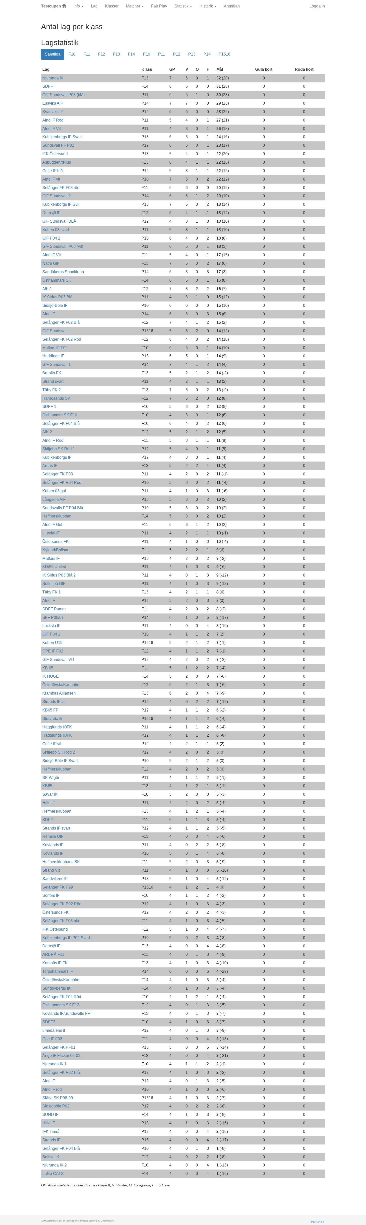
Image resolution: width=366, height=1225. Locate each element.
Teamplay (316, 1221)
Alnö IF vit (51, 179)
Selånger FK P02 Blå (61, 1072)
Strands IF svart (56, 828)
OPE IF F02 (52, 651)
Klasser (112, 6)
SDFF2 (48, 1022)
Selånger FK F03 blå (60, 921)
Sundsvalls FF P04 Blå (62, 508)
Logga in (317, 6)
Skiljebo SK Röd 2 (58, 752)
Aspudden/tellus (56, 162)
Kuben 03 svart (55, 230)
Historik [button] (206, 6)
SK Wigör (50, 777)
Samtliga (53, 54)
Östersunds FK (55, 541)
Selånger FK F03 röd (60, 188)
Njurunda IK (52, 78)
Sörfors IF (51, 895)
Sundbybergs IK (56, 988)
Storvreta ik (52, 718)
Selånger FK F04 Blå (61, 423)
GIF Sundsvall (54, 331)
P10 (146, 54)
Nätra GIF (51, 263)
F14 (131, 54)
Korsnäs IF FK (55, 963)
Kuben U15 (52, 643)
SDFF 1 (49, 406)
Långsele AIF (54, 499)
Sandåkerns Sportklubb (63, 272)
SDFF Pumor (54, 609)
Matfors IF (51, 558)
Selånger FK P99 (57, 887)
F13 (116, 54)
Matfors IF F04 (55, 348)
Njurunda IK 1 (54, 1064)
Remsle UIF (52, 836)
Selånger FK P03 (57, 474)
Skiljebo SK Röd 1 (58, 449)
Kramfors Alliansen (59, 693)
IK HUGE (50, 676)
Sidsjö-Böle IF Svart (60, 761)
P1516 (224, 54)
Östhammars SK (56, 280)
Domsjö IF (51, 213)
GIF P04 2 (51, 238)
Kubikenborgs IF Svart (62, 137)
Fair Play (159, 6)
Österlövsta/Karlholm (60, 685)
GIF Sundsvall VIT (58, 659)
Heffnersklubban (56, 516)
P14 (207, 54)
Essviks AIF (52, 103)
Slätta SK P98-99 (57, 1098)
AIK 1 (47, 289)
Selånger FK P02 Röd (61, 904)
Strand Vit (51, 870)
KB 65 (47, 668)
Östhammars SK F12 (60, 1005)
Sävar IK (50, 794)
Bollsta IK (50, 1157)
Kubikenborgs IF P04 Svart (66, 938)
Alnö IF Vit (51, 129)
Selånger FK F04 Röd (61, 997)
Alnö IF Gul (52, 524)
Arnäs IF (49, 465)
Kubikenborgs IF (56, 457)
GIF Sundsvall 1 (56, 364)
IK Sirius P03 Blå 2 (59, 575)
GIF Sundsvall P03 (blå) (63, 95)
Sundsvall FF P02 (58, 145)
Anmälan (232, 6)
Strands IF (51, 1140)
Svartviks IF (52, 112)
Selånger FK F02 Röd (61, 339)
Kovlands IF (52, 845)
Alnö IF (48, 314)
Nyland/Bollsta (55, 550)
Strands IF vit (53, 702)
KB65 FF (50, 710)
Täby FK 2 (51, 390)
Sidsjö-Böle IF (54, 305)
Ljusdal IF (51, 533)
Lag (94, 6)
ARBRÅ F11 (53, 954)
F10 (71, 54)
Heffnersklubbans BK (61, 862)
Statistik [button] (182, 6)
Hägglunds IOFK (57, 727)
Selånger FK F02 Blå (61, 322)
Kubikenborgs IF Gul (60, 204)
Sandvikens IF (55, 879)
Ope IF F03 (52, 1039)
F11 (86, 54)
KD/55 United (54, 567)
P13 (191, 54)
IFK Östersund (55, 154)
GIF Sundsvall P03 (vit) (62, 246)
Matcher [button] (133, 6)
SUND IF (50, 1114)
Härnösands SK (56, 398)
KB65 (47, 786)
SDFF (47, 86)
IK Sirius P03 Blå (57, 297)
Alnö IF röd (52, 1089)
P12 (176, 54)
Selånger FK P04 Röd (61, 482)
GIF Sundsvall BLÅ (59, 221)
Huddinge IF (53, 356)
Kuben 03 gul (54, 491)
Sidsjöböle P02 (55, 1106)
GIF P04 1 (51, 634)
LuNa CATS (53, 1173)
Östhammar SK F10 (59, 415)
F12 (101, 54)
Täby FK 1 (51, 592)
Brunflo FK (51, 373)
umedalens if (53, 1030)
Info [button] (77, 6)
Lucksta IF (51, 626)
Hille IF (48, 803)
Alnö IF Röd (52, 120)
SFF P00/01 (53, 617)
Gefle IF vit (51, 744)
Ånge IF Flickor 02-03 (61, 1055)
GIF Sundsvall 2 (56, 196)
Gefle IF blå (52, 171)
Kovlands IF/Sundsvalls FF (66, 1013)
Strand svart (52, 381)
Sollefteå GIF (53, 583)
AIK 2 (47, 432)
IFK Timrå (51, 1131)
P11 (161, 54)
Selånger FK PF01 (58, 1047)
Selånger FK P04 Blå (61, 1148)
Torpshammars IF (57, 971)
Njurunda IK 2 (54, 1165)
